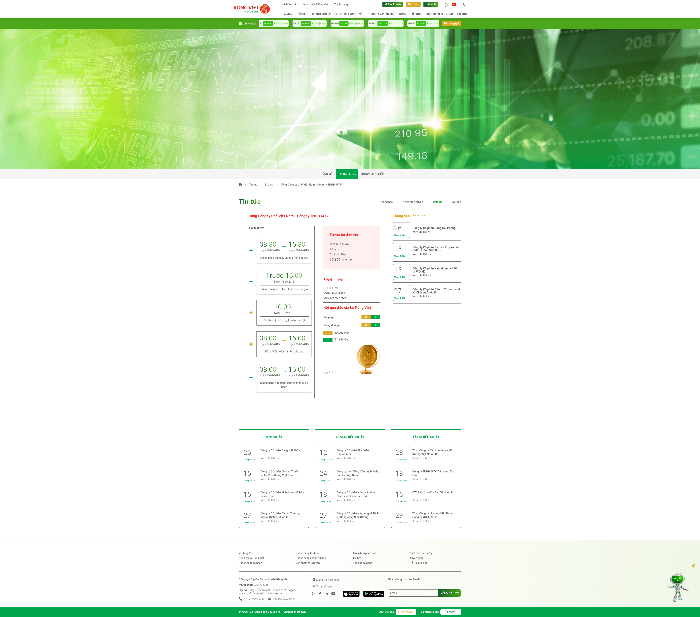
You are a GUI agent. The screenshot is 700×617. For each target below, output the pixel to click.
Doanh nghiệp (321, 14)
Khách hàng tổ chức (307, 553)
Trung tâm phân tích (381, 14)
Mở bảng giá (451, 23)
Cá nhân (288, 14)
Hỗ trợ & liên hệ (418, 562)
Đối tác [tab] (456, 202)
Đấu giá (269, 184)
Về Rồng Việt (290, 4)
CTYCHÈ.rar (330, 288)
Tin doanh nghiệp (372, 173)
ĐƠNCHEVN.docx (334, 292)
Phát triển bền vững (439, 14)
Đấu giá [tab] (437, 202)
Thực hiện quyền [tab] (413, 202)
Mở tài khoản (393, 4)
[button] (446, 4)
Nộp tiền (413, 4)
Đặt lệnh (431, 4)
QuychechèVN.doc (334, 297)
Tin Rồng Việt (325, 173)
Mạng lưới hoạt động (328, 579)
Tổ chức (302, 14)
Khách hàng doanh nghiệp (311, 558)
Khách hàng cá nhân (250, 562)
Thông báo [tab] (386, 202)
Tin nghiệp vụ (347, 173)
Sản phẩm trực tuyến (349, 14)
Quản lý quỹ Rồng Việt (251, 558)
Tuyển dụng (341, 4)
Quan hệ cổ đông (410, 14)
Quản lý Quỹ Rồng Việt (316, 4)
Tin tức (462, 14)
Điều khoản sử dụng (294, 611)
